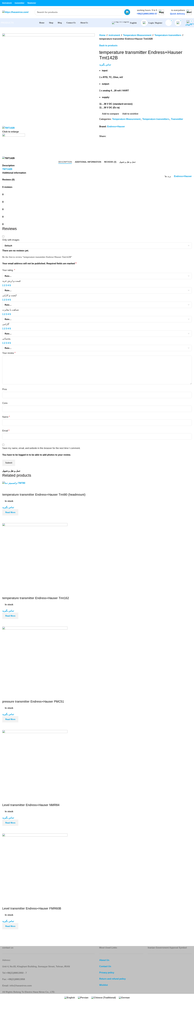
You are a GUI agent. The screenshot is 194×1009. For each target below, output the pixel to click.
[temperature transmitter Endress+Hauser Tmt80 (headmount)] (13, 483)
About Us (104, 960)
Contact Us (105, 966)
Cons (5, 403)
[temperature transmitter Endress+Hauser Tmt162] (34, 555)
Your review (8, 353)
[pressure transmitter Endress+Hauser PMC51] (34, 659)
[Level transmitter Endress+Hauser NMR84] (34, 762)
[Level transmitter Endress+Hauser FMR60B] (34, 866)
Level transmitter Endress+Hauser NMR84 (30, 805)
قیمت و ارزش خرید (11, 281)
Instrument (7, 3)
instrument (114, 35)
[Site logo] (15, 12)
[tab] (65, 162)
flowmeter (31, 3)
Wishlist (103, 985)
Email (5, 430)
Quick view (14, 519)
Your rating (8, 270)
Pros (4, 389)
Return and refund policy (112, 978)
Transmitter (177, 119)
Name (6, 417)
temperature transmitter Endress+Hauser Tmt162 (35, 598)
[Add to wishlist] (6, 488)
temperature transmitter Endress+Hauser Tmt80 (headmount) (43, 494)
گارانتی (5, 324)
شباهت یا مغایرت (10, 309)
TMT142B (7, 169)
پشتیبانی (6, 338)
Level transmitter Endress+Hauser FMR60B (31, 908)
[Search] (127, 12)
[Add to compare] (6, 519)
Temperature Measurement (137, 35)
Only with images (10, 239)
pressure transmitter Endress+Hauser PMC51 (33, 701)
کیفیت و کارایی (9, 295)
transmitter (19, 3)
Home (102, 35)
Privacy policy (106, 972)
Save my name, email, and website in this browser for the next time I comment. (41, 448)
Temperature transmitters (167, 35)
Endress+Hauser (116, 126)
